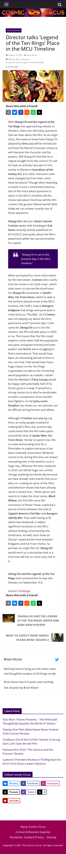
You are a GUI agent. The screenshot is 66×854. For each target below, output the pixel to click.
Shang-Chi (25, 59)
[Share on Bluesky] (14, 112)
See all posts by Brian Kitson (21, 687)
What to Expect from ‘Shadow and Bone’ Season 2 (27, 638)
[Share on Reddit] (26, 112)
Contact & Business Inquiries (33, 832)
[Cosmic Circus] (33, 10)
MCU (18, 59)
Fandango (24, 591)
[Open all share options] (8, 112)
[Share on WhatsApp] (33, 112)
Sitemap (51, 837)
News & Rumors (13, 30)
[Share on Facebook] (20, 112)
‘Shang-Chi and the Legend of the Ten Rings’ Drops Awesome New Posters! (38, 620)
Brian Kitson (32, 55)
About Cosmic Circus (33, 827)
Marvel (11, 59)
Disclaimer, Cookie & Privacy (27, 837)
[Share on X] (39, 112)
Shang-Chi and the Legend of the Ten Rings (25, 62)
